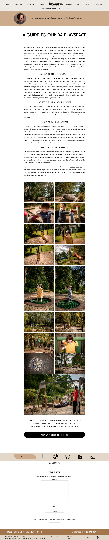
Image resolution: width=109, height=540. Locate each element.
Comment (54, 479)
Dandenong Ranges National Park (35, 175)
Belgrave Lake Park (30, 172)
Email (54, 506)
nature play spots (76, 167)
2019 (55, 47)
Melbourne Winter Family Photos (24, 532)
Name (54, 500)
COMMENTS (54, 463)
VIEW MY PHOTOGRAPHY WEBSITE (54, 435)
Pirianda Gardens (35, 170)
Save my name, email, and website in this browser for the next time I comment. (54, 519)
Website (54, 511)
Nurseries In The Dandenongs (86, 532)
